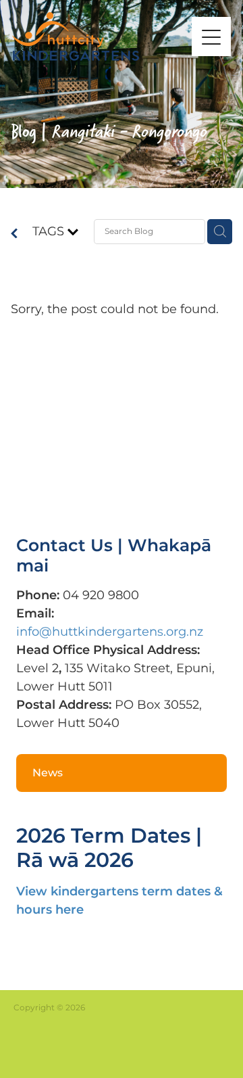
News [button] (47, 773)
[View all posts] (14, 235)
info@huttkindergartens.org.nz (109, 632)
